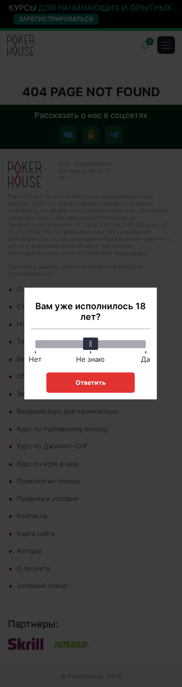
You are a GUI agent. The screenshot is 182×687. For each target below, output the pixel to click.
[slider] (90, 344)
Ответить (91, 382)
